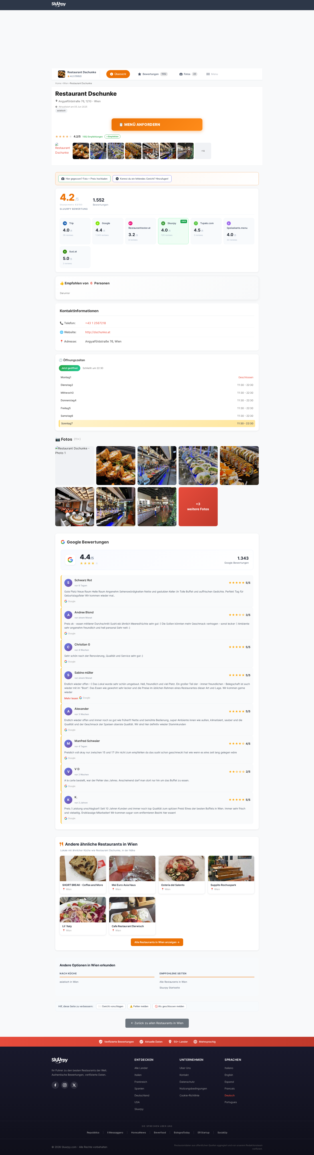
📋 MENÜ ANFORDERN (139, 124)
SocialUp (222, 1132)
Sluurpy (139, 1109)
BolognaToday (182, 1132)
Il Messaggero (115, 1132)
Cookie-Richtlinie (189, 1095)
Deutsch (230, 1095)
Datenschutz (187, 1081)
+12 (203, 151)
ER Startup (204, 1132)
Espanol (229, 1081)
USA (137, 1102)
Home (58, 83)
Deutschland (141, 1095)
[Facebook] (55, 1085)
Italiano (229, 1067)
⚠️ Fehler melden (139, 1006)
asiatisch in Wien (69, 981)
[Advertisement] (157, 39)
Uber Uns (185, 1067)
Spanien (139, 1088)
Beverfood (160, 1132)
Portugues (231, 1102)
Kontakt (184, 1074)
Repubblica (93, 1132)
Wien (65, 83)
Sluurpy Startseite (170, 987)
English (229, 1074)
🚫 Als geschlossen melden (169, 1006)
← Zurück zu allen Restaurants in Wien (157, 1023)
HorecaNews (138, 1132)
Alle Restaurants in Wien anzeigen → (157, 942)
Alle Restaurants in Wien (173, 981)
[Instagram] (64, 1085)
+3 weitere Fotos (198, 506)
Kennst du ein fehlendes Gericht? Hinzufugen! (144, 178)
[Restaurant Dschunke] (63, 151)
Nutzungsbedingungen (193, 1088)
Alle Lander (141, 1067)
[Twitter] (74, 1085)
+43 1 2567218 (95, 323)
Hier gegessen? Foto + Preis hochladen (86, 178)
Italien (138, 1074)
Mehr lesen (71, 698)
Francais (230, 1088)
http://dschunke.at (97, 332)
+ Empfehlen (112, 136)
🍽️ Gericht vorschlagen (110, 1006)
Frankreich (140, 1081)
